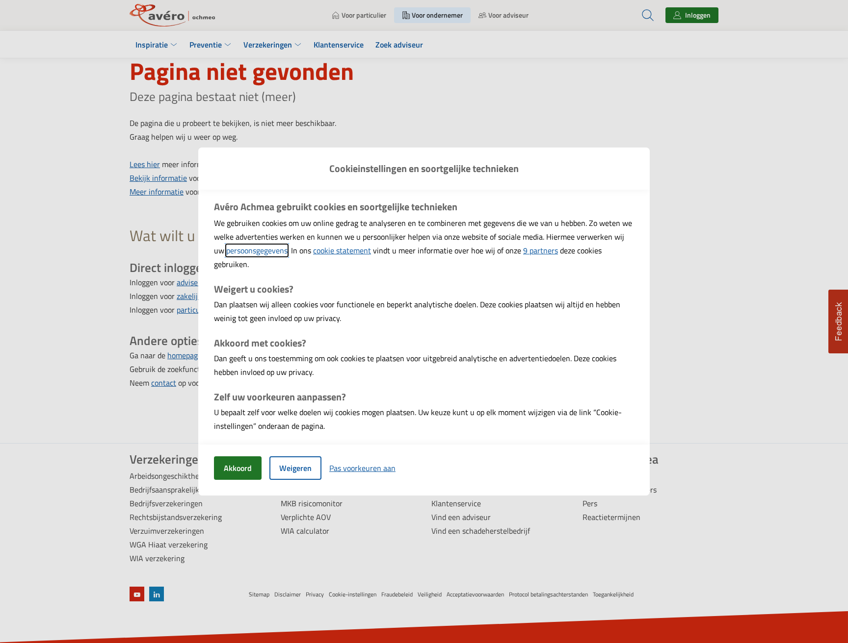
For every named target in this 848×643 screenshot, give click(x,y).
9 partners (540, 250)
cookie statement (342, 250)
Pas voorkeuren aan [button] (362, 468)
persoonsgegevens (257, 250)
